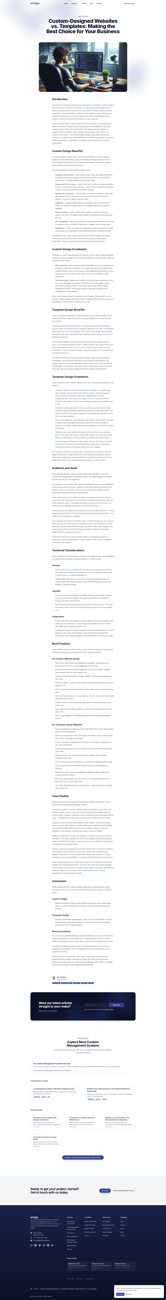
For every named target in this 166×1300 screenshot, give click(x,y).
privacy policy (109, 1009)
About (85, 3)
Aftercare (69, 1249)
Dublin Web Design (90, 1225)
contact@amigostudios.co (41, 1240)
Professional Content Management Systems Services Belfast (51, 1070)
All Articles (105, 1235)
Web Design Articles (108, 1225)
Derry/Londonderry (90, 1232)
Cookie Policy (70, 1278)
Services (74, 3)
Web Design (56, 983)
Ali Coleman (61, 977)
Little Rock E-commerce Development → (98, 1268)
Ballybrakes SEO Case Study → (123, 1267)
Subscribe (116, 1005)
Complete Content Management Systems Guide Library (83, 1157)
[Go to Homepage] (46, 1217)
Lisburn (87, 1235)
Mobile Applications (72, 1236)
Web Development (66, 983)
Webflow (84, 983)
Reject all (129, 1294)
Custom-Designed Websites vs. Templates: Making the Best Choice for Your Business (68, 1289)
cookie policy (132, 1290)
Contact (99, 3)
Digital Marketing (71, 1245)
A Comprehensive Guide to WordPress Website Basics (54, 1089)
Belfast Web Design (90, 1221)
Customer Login (129, 3)
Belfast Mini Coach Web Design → (77, 1267)
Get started (105, 1191)
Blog (91, 3)
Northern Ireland (89, 1228)
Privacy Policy (79, 1278)
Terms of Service (89, 1278)
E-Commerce (70, 1233)
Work (66, 3)
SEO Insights (106, 1221)
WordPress (77, 983)
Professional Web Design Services (124, 1190)
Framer (91, 983)
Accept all (120, 1294)
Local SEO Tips (107, 1228)
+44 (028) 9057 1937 (40, 1238)
